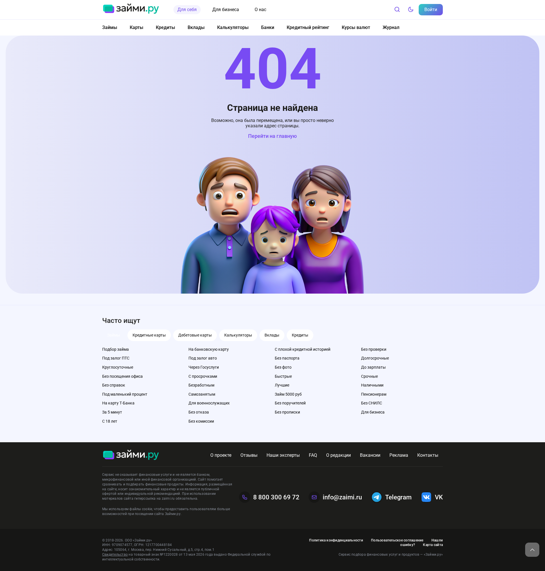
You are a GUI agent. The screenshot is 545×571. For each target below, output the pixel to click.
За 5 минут (112, 412)
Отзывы (248, 455)
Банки (267, 27)
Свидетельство (115, 555)
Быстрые (283, 376)
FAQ (313, 455)
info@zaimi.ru (342, 497)
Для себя (187, 9)
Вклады (196, 27)
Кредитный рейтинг (308, 27)
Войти (430, 9)
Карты (136, 27)
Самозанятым (201, 394)
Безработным (201, 385)
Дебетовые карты (195, 335)
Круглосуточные (117, 367)
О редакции (338, 455)
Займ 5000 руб (288, 394)
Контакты (427, 455)
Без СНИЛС (371, 403)
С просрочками (202, 376)
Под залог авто (202, 358)
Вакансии (370, 455)
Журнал (391, 27)
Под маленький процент (124, 394)
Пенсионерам (373, 394)
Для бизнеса (225, 9)
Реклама (398, 455)
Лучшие (282, 385)
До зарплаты (373, 367)
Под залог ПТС (115, 358)
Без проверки (373, 349)
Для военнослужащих (209, 403)
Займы (109, 27)
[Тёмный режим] (410, 10)
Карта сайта (433, 545)
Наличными (372, 385)
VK (439, 497)
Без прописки (287, 412)
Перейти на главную (272, 136)
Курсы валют (356, 27)
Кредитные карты (149, 335)
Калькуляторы (233, 27)
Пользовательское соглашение (397, 540)
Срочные (369, 376)
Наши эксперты (283, 455)
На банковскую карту (208, 349)
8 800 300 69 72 (276, 497)
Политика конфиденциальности (336, 540)
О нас (260, 9)
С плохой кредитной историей (302, 349)
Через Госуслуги (203, 367)
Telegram (398, 497)
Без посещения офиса (122, 376)
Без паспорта (287, 358)
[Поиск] (397, 10)
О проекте (220, 455)
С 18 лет (109, 421)
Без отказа (198, 412)
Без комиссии (201, 421)
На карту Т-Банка (118, 403)
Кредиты (165, 27)
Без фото (283, 367)
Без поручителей (290, 403)
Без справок (113, 385)
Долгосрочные (375, 358)
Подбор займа (115, 349)
